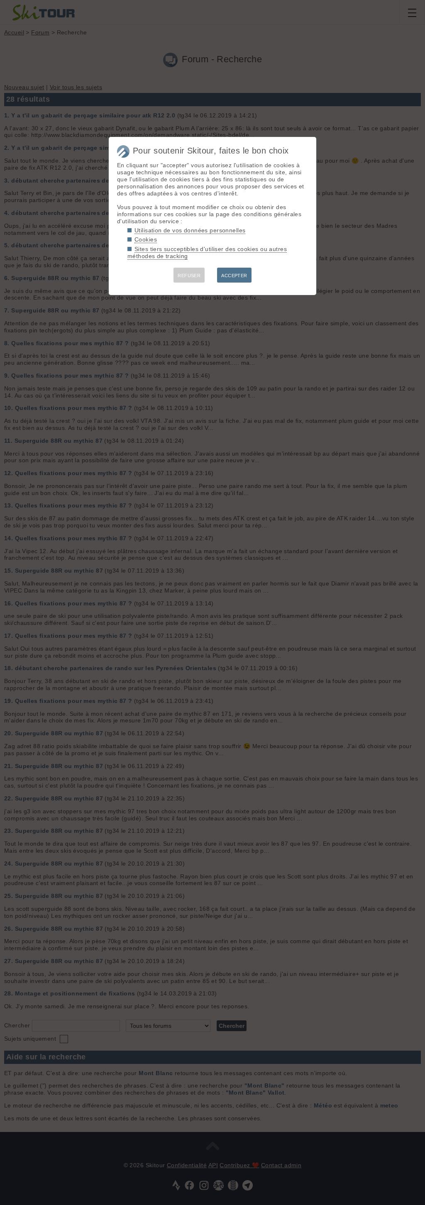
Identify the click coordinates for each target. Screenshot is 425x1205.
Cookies (145, 239)
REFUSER (189, 275)
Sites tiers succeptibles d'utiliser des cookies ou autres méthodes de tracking (207, 252)
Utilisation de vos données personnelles (189, 230)
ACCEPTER (234, 275)
